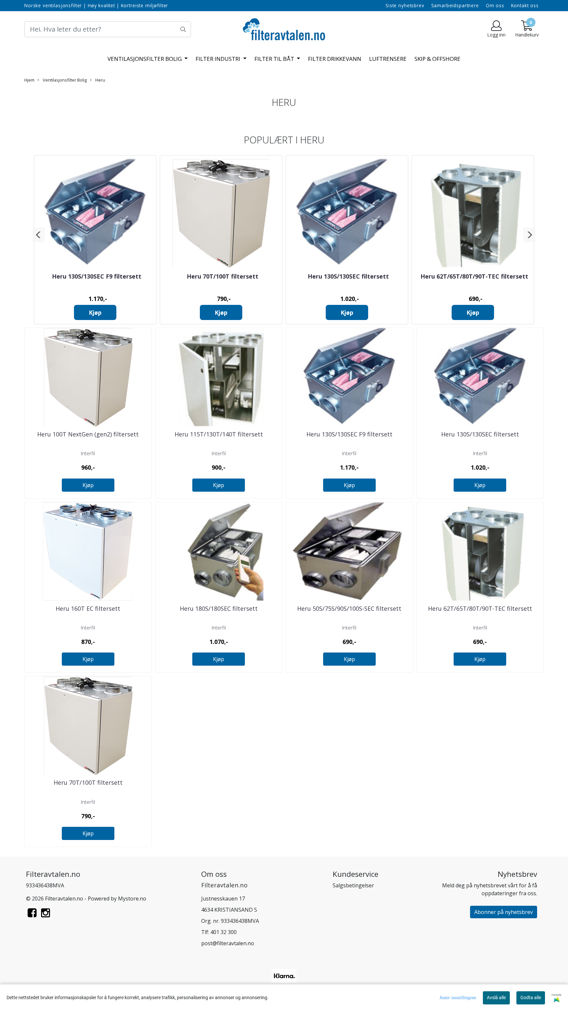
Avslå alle (496, 997)
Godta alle (530, 997)
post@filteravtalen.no (227, 943)
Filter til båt (275, 58)
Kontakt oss (525, 5)
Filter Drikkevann (334, 58)
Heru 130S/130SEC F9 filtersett (96, 276)
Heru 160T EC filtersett (88, 608)
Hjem (29, 80)
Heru (99, 80)
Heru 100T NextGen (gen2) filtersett (88, 434)
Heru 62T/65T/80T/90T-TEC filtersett (474, 276)
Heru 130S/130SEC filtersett (348, 276)
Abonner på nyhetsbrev (503, 912)
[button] (39, 235)
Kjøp (95, 312)
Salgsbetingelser (353, 885)
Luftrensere (388, 58)
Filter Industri (219, 58)
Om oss (495, 5)
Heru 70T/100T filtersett (222, 276)
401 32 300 (223, 932)
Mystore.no (132, 898)
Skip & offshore (437, 58)
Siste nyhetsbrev (405, 5)
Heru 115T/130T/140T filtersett (219, 434)
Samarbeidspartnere (455, 5)
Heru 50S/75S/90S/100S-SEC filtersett (349, 608)
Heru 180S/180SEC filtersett (219, 608)
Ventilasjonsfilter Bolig (145, 58)
